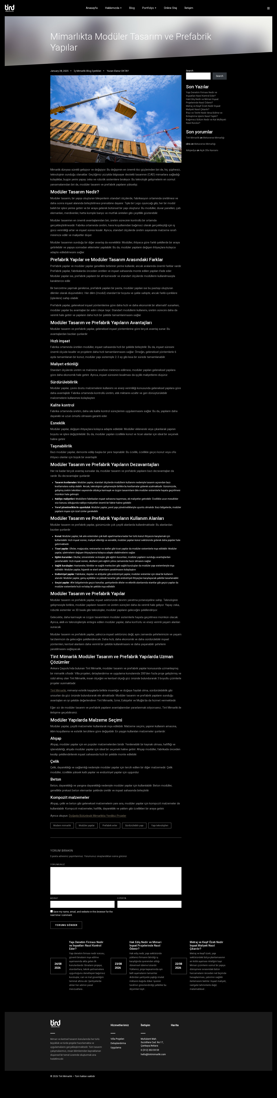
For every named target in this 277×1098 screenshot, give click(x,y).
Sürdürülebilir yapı (134, 825)
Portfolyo (148, 8)
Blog (132, 8)
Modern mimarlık (62, 825)
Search (189, 70)
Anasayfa (92, 8)
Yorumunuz (57, 864)
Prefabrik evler (110, 825)
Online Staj (170, 8)
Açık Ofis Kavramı (209, 150)
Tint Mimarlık (58, 690)
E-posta (121, 898)
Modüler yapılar (87, 825)
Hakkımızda (112, 8)
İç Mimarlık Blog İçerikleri (87, 70)
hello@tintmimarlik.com (153, 1054)
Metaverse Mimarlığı (213, 137)
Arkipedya (191, 150)
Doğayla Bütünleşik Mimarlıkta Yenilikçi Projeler (97, 815)
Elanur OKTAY (121, 70)
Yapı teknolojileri (159, 825)
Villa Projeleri (117, 1039)
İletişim (188, 8)
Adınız (54, 898)
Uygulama (116, 1047)
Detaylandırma (118, 1043)
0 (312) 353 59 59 (150, 1050)
